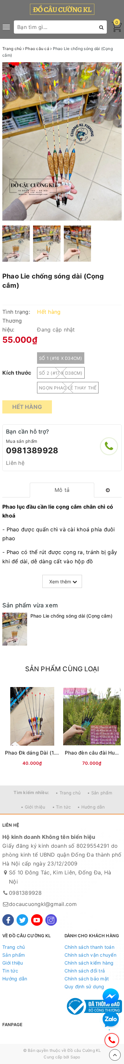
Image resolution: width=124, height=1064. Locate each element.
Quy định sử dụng (84, 986)
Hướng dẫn (14, 978)
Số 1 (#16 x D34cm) (60, 358)
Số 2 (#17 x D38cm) (61, 373)
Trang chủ (13, 947)
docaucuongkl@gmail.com (43, 904)
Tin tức (10, 970)
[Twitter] (22, 920)
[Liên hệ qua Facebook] (111, 996)
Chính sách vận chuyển (90, 955)
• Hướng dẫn (91, 807)
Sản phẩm (13, 955)
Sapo (75, 1056)
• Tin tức (61, 807)
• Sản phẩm (99, 792)
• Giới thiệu (33, 807)
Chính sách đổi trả (84, 970)
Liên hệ (15, 463)
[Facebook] (8, 920)
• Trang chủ (68, 792)
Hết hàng (27, 407)
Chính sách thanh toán (89, 947)
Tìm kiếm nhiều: (31, 792)
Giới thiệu (12, 963)
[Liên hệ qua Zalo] (111, 1019)
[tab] (62, 490)
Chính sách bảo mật (86, 978)
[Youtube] (37, 920)
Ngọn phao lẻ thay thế (68, 387)
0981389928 (32, 450)
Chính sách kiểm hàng (89, 963)
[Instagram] (51, 920)
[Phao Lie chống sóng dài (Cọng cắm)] (14, 629)
